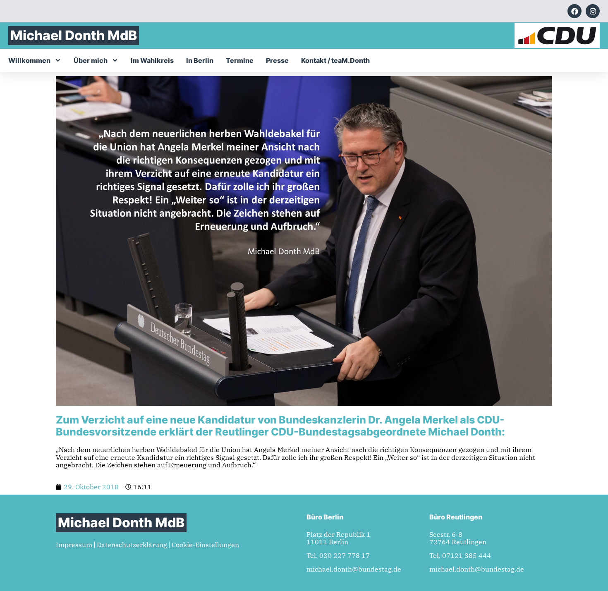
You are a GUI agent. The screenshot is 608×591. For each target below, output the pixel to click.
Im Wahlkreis (152, 60)
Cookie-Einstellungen (205, 545)
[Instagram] (593, 11)
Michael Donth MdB (73, 35)
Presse (277, 60)
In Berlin (199, 60)
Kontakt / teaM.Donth (335, 60)
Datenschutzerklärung (132, 545)
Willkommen (29, 60)
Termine (240, 60)
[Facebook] (574, 11)
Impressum (74, 545)
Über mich (91, 60)
